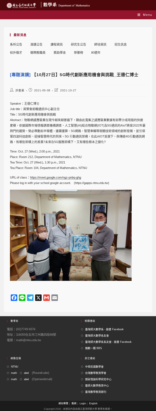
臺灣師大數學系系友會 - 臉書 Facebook (108, 341)
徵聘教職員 (38, 52)
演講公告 (36, 44)
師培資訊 (100, 44)
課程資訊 (57, 44)
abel (26, 372)
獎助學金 (60, 52)
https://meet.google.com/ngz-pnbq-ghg (55, 177)
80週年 (96, 52)
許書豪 (19, 90)
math (14, 372)
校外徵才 (16, 52)
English (93, 403)
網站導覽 (63, 403)
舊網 (74, 403)
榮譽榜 (78, 52)
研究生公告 (78, 44)
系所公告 (16, 44)
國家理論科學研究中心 (98, 379)
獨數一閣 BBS (93, 348)
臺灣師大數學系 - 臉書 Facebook (104, 329)
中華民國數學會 (94, 366)
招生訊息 (121, 44)
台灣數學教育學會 (95, 372)
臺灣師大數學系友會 (97, 335)
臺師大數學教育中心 (97, 385)
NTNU (14, 366)
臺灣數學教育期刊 (95, 391)
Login (83, 403)
